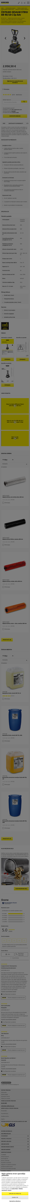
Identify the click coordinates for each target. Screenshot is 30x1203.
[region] (15, 1187)
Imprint (9, 1190)
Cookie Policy (14, 1188)
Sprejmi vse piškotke (15, 1193)
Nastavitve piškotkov (15, 1201)
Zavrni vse (15, 1197)
